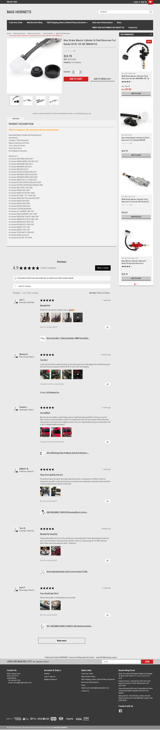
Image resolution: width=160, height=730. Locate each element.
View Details (136, 217)
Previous (9, 66)
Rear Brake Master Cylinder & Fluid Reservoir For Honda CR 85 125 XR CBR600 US (36, 35)
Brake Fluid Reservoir (63, 33)
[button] (58, 267)
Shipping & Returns (50, 679)
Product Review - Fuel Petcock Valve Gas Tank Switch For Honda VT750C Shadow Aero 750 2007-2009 (134, 683)
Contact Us (132, 27)
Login (136, 2)
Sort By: (92, 293)
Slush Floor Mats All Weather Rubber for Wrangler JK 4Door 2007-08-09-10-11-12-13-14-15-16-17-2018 (135, 676)
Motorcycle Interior (34, 33)
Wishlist (47, 674)
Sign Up (144, 2)
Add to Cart (136, 94)
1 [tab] (135, 284)
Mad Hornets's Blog (34, 22)
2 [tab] (137, 284)
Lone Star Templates (60, 727)
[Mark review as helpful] (108, 327)
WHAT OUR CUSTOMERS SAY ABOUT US (108, 27)
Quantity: (67, 72)
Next (59, 66)
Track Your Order (16, 22)
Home (9, 33)
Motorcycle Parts (19, 33)
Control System (48, 33)
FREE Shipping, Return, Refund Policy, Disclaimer (66, 22)
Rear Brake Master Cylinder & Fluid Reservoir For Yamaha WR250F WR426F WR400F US (135, 140)
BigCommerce (41, 727)
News (119, 22)
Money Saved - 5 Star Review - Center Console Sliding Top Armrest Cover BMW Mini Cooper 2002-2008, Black (135, 698)
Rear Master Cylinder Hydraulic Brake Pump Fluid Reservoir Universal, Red (134, 263)
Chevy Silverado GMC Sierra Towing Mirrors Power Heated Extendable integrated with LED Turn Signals (135, 691)
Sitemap (25, 727)
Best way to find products (102, 22)
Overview (15, 118)
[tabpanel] (136, 68)
